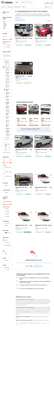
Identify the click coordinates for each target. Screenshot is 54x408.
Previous (15, 30)
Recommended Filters (7, 18)
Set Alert (46, 129)
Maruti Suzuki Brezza (19, 119)
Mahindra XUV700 (7, 82)
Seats (4, 258)
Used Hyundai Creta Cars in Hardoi (42, 307)
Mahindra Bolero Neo (7, 93)
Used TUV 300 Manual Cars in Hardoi (40, 320)
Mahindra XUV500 (7, 79)
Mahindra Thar (7, 100)
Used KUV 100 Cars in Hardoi (26, 303)
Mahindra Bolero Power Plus (7, 103)
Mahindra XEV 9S (8, 135)
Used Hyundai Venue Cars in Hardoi (23, 310)
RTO (4, 251)
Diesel (6, 185)
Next (32, 30)
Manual (6, 192)
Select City (49, 6)
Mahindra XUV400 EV (7, 122)
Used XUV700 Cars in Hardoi (35, 302)
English (47, 2)
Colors (4, 265)
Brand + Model (7, 51)
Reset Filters (29, 266)
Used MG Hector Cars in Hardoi (31, 311)
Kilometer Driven (5, 198)
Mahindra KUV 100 (7, 97)
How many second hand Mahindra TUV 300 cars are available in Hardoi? (32, 278)
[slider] (3, 39)
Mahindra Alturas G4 (7, 117)
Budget (5, 33)
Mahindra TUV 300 (7, 90)
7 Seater (6, 260)
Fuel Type (5, 183)
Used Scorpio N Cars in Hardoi (22, 302)
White (8, 269)
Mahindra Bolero (7, 73)
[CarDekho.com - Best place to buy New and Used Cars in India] (7, 2)
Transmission (6, 190)
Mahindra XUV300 (7, 76)
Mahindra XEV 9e (8, 129)
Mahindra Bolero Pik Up (7, 132)
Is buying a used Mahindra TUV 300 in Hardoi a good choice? (31, 285)
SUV (9, 232)
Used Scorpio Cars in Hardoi (40, 299)
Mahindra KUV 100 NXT (7, 107)
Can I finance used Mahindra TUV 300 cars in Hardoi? (30, 288)
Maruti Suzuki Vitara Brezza (31, 119)
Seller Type (6, 237)
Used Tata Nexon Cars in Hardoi (22, 308)
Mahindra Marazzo (7, 110)
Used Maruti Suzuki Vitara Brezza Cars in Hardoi (40, 308)
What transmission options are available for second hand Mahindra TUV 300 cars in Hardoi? (33, 282)
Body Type (5, 230)
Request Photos (44, 180)
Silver (8, 267)
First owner (7, 223)
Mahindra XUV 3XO (7, 126)
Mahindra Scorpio (7, 70)
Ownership (6, 221)
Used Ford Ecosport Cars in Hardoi (38, 310)
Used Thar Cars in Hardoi (38, 303)
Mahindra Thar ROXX (7, 114)
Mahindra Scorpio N (7, 86)
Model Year (6, 157)
